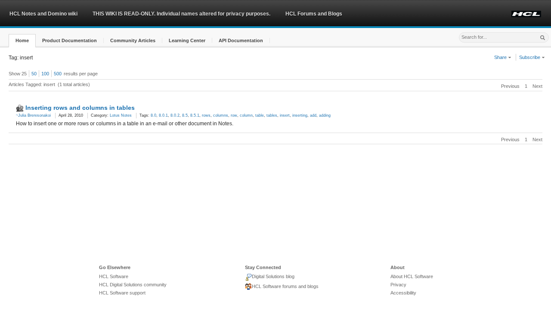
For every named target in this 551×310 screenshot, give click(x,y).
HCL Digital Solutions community (133, 284)
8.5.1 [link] (194, 115)
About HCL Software (411, 276)
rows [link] (206, 115)
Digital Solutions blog (273, 276)
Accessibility (403, 292)
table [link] (259, 115)
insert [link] (285, 115)
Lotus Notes (121, 115)
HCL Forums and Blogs (313, 14)
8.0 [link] (153, 115)
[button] (22, 40)
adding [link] (325, 115)
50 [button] (34, 73)
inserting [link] (299, 115)
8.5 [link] (185, 115)
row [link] (234, 115)
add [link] (313, 115)
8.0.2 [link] (175, 115)
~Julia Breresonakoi (33, 115)
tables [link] (271, 115)
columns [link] (220, 115)
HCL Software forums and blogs (285, 286)
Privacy (398, 284)
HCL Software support (122, 292)
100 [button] (45, 73)
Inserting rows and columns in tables (80, 107)
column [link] (246, 115)
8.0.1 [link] (163, 115)
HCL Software (113, 276)
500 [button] (58, 73)
